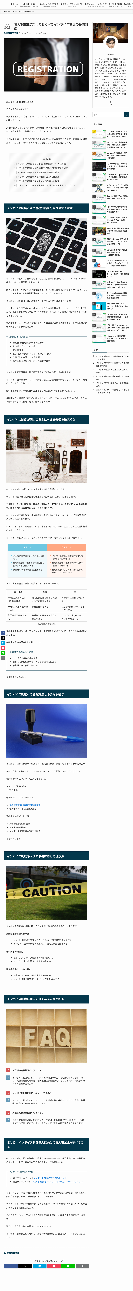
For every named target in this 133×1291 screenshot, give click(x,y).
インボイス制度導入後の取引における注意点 (38, 176)
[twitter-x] (110, 103)
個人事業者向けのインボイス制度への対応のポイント (58, 1181)
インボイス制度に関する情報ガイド (50, 1177)
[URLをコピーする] (82, 1266)
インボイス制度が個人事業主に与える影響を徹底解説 (43, 168)
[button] (11, 1266)
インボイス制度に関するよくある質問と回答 (38, 181)
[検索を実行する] (126, 114)
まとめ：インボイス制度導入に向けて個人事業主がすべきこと (47, 185)
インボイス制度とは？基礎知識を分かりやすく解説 (42, 163)
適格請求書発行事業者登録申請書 (25, 805)
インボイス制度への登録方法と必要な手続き (38, 172)
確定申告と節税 (12, 33)
